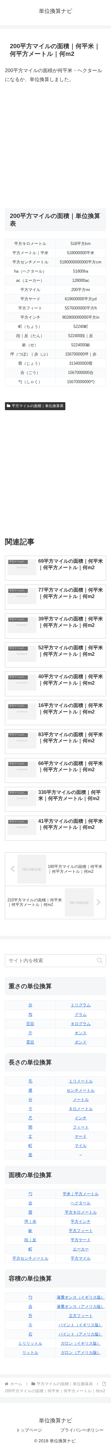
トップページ (29, 1430)
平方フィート (81, 1230)
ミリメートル (81, 1081)
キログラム (81, 1023)
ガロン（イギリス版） (81, 1343)
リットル (30, 1352)
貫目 (30, 1042)
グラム (81, 1014)
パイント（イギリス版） (81, 1325)
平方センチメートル (30, 1258)
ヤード (81, 1136)
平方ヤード (81, 1240)
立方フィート (81, 1315)
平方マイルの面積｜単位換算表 (38, 406)
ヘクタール (81, 1203)
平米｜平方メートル (81, 1193)
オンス (81, 1033)
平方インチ (81, 1221)
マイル (81, 1145)
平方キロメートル (81, 1212)
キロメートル (81, 1108)
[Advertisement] (55, 146)
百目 (30, 1023)
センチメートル (81, 1090)
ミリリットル (30, 1343)
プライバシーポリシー (82, 1430)
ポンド (81, 1042)
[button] (99, 960)
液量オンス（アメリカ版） (81, 1306)
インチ (81, 1118)
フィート (81, 1127)
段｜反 (30, 1240)
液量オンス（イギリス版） (81, 1297)
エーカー (81, 1249)
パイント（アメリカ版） (81, 1334)
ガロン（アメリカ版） (81, 1352)
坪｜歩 (30, 1221)
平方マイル (81, 1258)
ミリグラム (81, 1005)
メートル (81, 1099)
